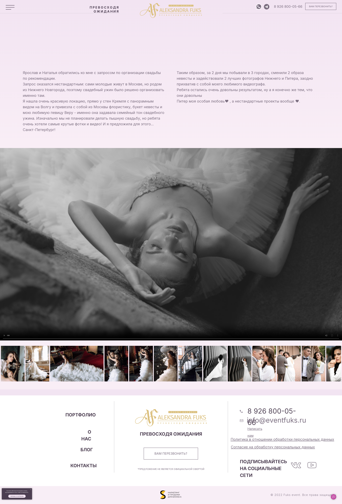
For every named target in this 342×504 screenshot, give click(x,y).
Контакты (83, 465)
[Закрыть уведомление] (31, 489)
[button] (10, 7)
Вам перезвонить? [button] (321, 6)
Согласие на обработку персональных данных (273, 447)
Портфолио (80, 415)
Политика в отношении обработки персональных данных (282, 439)
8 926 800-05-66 (288, 6)
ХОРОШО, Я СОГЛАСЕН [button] (17, 496)
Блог (87, 449)
